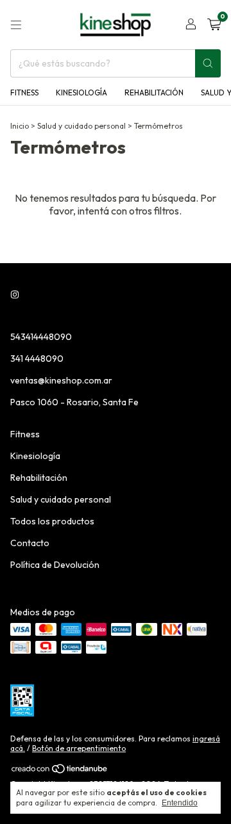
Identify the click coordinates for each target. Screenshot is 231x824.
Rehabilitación (154, 92)
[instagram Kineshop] (14, 294)
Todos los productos (52, 521)
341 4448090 (37, 358)
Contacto (29, 543)
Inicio (19, 126)
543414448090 (41, 337)
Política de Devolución (54, 564)
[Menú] (16, 25)
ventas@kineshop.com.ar (61, 380)
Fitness (24, 92)
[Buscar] (208, 63)
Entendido (180, 802)
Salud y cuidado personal (81, 126)
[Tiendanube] (60, 771)
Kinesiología (81, 92)
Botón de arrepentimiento (79, 748)
